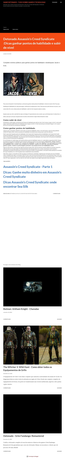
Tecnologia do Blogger (33, 456)
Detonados (13, 193)
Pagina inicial (6, 29)
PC (19, 193)
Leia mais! (59, 319)
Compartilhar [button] (56, 193)
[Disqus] (32, 213)
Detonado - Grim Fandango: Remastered (23, 435)
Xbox (36, 193)
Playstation (24, 193)
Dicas (17, 193)
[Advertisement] (32, 17)
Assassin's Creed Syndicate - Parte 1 (27, 166)
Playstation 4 (30, 193)
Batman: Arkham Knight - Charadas (21, 309)
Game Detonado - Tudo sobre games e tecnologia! (24, 2)
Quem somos (15, 29)
